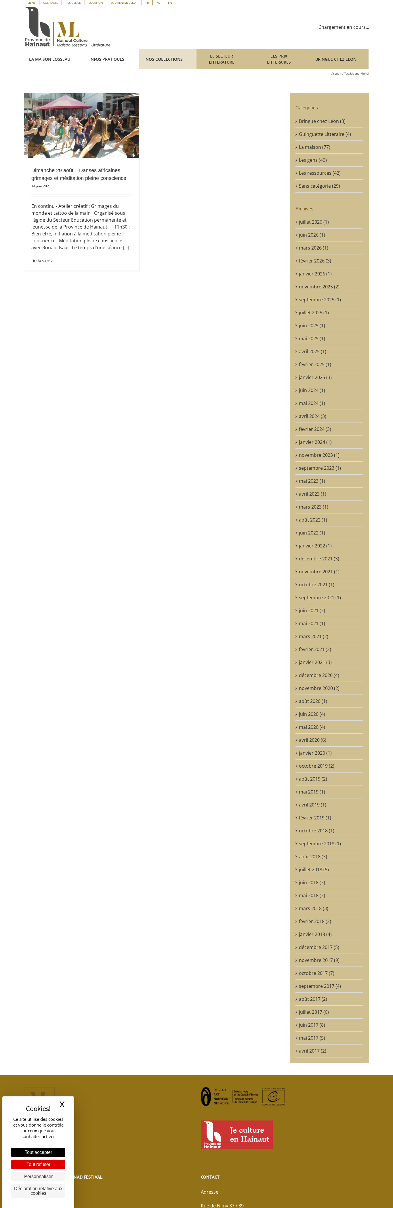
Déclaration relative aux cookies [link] (38, 1191)
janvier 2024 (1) (315, 442)
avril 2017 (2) (312, 1051)
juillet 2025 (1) (314, 312)
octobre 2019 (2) (316, 766)
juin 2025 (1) (312, 325)
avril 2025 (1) (312, 351)
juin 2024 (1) (312, 390)
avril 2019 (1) (312, 805)
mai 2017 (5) (312, 1038)
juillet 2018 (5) (314, 869)
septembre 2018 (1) (320, 843)
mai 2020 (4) (312, 727)
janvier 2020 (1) (315, 753)
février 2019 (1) (315, 818)
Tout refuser (38, 1164)
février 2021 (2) (315, 649)
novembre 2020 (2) (319, 688)
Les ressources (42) (320, 173)
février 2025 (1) (315, 364)
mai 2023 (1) (312, 481)
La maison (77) (314, 147)
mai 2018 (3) (312, 895)
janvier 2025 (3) (315, 377)
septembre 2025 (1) (320, 299)
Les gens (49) (313, 160)
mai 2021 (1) (312, 623)
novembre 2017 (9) (319, 960)
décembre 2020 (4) (319, 675)
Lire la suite (40, 260)
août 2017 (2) (313, 999)
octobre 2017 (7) (316, 973)
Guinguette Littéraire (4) (325, 134)
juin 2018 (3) (312, 882)
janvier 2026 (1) (315, 274)
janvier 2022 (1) (315, 546)
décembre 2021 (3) (319, 559)
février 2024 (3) (315, 429)
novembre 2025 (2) (319, 287)
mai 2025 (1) (312, 338)
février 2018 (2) (315, 921)
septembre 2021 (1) (320, 597)
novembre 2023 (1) (319, 455)
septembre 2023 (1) (320, 468)
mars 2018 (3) (313, 908)
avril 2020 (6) (312, 740)
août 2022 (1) (313, 520)
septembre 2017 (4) (320, 986)
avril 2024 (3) (312, 416)
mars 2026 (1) (313, 248)
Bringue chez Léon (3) (322, 121)
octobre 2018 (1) (316, 830)
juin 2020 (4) (312, 714)
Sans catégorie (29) (319, 186)
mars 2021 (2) (313, 636)
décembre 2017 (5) (319, 947)
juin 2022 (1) (312, 533)
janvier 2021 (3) (315, 662)
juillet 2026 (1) (314, 222)
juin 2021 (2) (312, 610)
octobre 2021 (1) (316, 584)
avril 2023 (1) (312, 494)
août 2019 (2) (313, 779)
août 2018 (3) (313, 856)
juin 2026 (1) (312, 235)
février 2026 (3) (315, 261)
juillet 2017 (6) (314, 1012)
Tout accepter (38, 1152)
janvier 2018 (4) (315, 934)
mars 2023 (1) (313, 507)
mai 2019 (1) (312, 792)
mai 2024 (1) (312, 403)
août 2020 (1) (313, 701)
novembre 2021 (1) (319, 571)
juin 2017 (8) (312, 1025)
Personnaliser (38, 1176)
